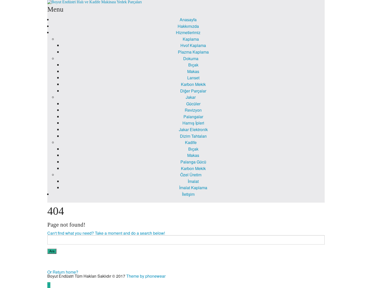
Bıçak (193, 65)
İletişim (188, 194)
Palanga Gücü (193, 162)
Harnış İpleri (193, 123)
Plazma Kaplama (193, 52)
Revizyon (193, 110)
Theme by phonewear (146, 276)
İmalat (193, 181)
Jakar (191, 97)
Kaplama (191, 39)
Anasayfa (188, 19)
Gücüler (193, 104)
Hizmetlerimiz (188, 32)
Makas (193, 71)
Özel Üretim (190, 175)
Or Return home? (62, 272)
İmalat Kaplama (193, 187)
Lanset (193, 78)
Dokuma (190, 58)
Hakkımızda (188, 26)
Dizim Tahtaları (193, 136)
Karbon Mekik (193, 84)
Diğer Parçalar (193, 91)
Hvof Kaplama (193, 45)
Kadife (191, 142)
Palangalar (193, 116)
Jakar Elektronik (193, 129)
